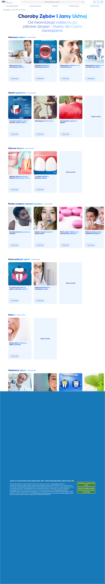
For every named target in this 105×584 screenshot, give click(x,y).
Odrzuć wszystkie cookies (86, 488)
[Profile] (98, 1)
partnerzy (55, 484)
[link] (101, 1)
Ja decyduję (86, 492)
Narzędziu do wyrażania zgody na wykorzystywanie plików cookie (52, 493)
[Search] (94, 1)
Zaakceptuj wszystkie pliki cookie (86, 484)
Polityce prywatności (61, 490)
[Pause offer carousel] (83, 1)
